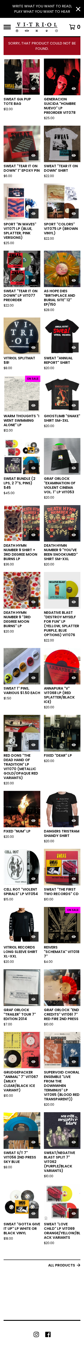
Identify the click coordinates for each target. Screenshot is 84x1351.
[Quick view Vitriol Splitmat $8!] (34, 347)
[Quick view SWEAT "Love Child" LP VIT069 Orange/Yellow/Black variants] (74, 1213)
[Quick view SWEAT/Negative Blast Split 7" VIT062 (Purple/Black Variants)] (74, 1142)
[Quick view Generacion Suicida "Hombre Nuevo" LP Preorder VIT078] (74, 88)
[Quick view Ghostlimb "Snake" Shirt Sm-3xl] (74, 405)
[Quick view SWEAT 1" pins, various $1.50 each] (34, 678)
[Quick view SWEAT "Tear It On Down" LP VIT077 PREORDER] (34, 280)
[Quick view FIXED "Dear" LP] (74, 745)
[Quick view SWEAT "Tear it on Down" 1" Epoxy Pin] (34, 155)
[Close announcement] (78, 9)
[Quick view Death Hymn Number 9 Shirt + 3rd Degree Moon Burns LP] (34, 535)
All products (61, 1265)
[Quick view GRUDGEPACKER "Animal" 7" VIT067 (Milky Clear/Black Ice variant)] (34, 1062)
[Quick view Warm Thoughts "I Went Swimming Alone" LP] (34, 405)
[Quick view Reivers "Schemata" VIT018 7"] (74, 937)
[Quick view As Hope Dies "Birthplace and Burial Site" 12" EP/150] (74, 280)
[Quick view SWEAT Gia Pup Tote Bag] (34, 88)
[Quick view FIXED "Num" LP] (34, 821)
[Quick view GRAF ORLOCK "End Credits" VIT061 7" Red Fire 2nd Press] (74, 999)
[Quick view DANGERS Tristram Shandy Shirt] (74, 821)
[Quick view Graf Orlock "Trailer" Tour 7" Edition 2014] (34, 999)
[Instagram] (36, 1334)
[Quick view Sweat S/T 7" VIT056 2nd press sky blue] (34, 1142)
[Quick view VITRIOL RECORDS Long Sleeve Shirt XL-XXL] (34, 937)
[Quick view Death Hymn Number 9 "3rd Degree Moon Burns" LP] (34, 602)
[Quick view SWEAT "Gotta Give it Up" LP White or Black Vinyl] (34, 1213)
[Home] (36, 27)
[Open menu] (7, 27)
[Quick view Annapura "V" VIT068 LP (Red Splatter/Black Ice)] (74, 678)
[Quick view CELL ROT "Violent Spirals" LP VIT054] (34, 879)
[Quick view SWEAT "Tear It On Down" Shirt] (74, 155)
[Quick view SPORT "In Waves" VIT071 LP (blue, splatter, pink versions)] (34, 213)
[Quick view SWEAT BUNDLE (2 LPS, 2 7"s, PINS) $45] (34, 468)
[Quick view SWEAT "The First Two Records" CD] (74, 879)
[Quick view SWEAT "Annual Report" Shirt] (74, 347)
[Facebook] (48, 1334)
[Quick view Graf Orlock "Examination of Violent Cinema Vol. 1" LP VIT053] (74, 468)
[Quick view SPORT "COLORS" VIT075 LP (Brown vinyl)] (74, 213)
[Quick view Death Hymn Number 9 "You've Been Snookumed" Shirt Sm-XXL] (74, 535)
